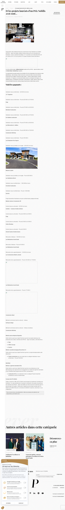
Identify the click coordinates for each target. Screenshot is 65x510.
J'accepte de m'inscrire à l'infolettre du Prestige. (45, 476)
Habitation (23, 2)
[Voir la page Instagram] (38, 493)
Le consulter (55, 487)
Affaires (9, 2)
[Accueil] (2, 9)
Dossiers (11, 8)
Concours (62, 2)
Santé (36, 2)
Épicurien (16, 2)
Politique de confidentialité (58, 493)
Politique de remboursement (58, 496)
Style (42, 2)
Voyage (55, 2)
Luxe (29, 2)
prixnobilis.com (16, 393)
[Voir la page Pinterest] (30, 493)
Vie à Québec (48, 2)
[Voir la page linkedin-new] (34, 493)
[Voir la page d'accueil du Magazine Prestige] (35, 484)
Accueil (7, 8)
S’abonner (62, 487)
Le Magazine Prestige (59, 485)
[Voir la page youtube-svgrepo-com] (43, 493)
